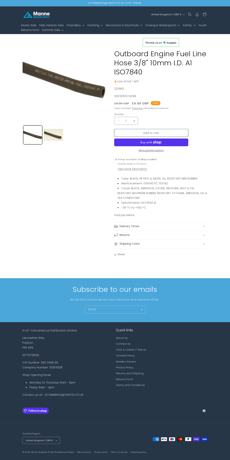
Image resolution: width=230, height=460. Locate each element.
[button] (189, 14)
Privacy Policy (125, 367)
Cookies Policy (125, 355)
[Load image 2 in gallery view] (53, 134)
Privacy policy (101, 452)
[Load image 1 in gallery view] (32, 134)
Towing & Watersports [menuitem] (160, 25)
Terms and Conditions (130, 385)
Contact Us (123, 344)
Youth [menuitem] (203, 25)
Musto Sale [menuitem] (29, 25)
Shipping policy (138, 452)
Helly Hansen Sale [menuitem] (51, 25)
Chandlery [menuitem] (73, 25)
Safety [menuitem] (187, 25)
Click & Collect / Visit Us (131, 349)
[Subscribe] (141, 309)
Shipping (137, 108)
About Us (122, 338)
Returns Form (124, 379)
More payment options (151, 150)
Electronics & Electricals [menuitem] (122, 25)
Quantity (119, 114)
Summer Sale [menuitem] (51, 30)
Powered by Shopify (64, 452)
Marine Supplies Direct (42, 452)
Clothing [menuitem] (93, 25)
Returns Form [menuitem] (30, 30)
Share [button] (121, 254)
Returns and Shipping (130, 373)
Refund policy (84, 452)
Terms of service (119, 452)
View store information (132, 169)
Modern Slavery (126, 361)
